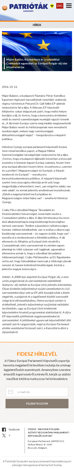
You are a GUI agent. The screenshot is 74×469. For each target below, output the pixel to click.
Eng (59, 5)
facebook (14, 429)
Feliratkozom (37, 403)
